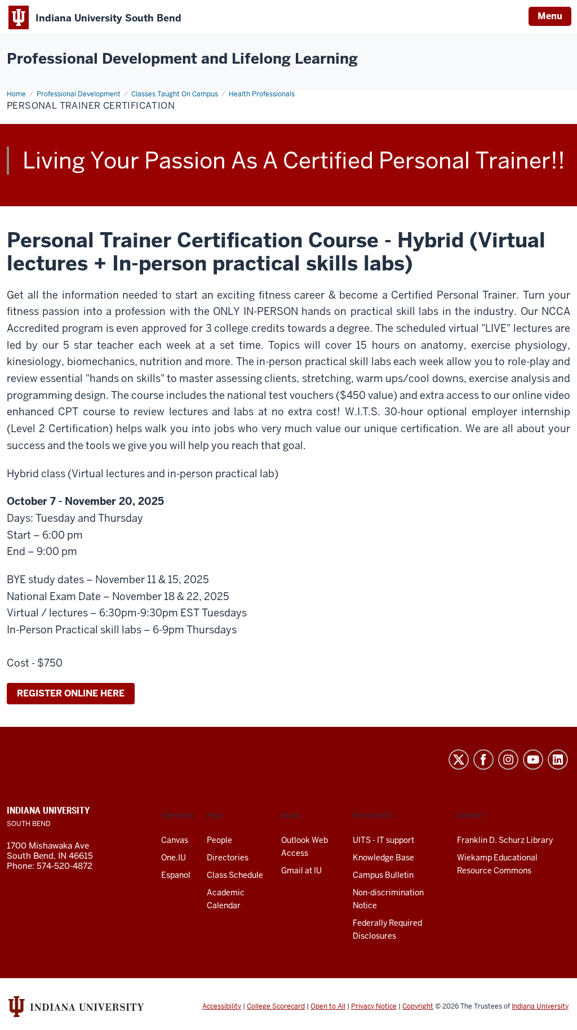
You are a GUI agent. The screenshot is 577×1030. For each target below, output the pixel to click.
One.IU (173, 858)
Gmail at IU (301, 870)
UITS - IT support (383, 840)
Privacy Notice (374, 1006)
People (219, 840)
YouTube (533, 759)
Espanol (175, 875)
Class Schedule (235, 875)
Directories (227, 858)
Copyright (417, 1006)
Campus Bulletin (383, 875)
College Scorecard (276, 1006)
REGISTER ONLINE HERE (71, 693)
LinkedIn (558, 759)
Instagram (508, 759)
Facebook (483, 759)
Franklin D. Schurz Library (505, 840)
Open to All (327, 1006)
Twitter (459, 759)
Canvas (174, 840)
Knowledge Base (383, 858)
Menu (550, 16)
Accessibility (221, 1006)
